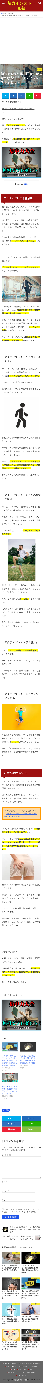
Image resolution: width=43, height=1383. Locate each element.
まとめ (13, 1369)
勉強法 (14, 1363)
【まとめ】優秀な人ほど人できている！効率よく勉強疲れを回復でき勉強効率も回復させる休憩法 (9, 1060)
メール (5, 1191)
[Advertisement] (21, 40)
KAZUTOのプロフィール (16, 1372)
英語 (30, 1369)
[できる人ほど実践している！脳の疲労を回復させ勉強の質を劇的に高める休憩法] (28, 1047)
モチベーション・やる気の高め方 (29, 1363)
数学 (25, 1369)
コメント (6, 1155)
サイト (4, 1200)
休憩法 (6, 1110)
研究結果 (6, 1363)
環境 (7, 1366)
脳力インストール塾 (22, 6)
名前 (4, 1182)
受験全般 (34, 1366)
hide (26, 184)
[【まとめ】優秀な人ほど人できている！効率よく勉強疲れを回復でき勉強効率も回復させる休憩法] (10, 1047)
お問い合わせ (31, 1372)
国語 (19, 1369)
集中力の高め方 (24, 1366)
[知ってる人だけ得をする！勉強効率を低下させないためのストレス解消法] (10, 1077)
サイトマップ (21, 1375)
